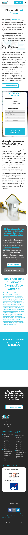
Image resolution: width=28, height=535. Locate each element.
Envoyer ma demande (15, 131)
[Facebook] (10, 510)
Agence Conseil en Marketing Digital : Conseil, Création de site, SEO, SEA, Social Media (13, 515)
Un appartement (15, 103)
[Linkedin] (18, 510)
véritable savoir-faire (10, 181)
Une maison (16, 101)
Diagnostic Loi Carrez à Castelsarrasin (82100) (13, 312)
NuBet (10, 514)
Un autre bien (15, 105)
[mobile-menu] (25, 2)
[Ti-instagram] (14, 510)
